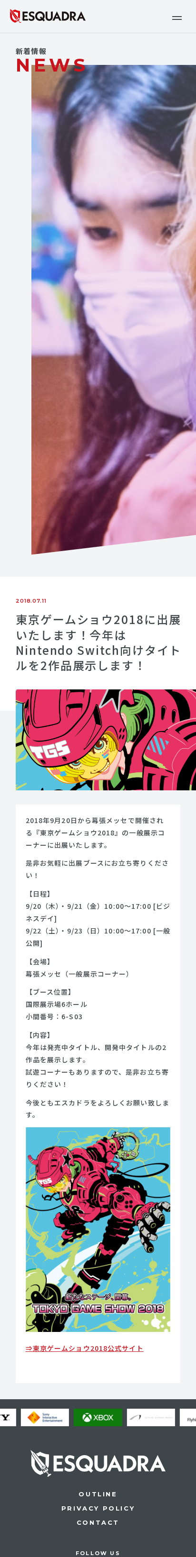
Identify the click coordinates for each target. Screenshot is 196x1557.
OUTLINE (97, 1494)
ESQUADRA (48, 16)
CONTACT (98, 1522)
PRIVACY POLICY (98, 1508)
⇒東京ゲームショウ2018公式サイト (85, 1348)
